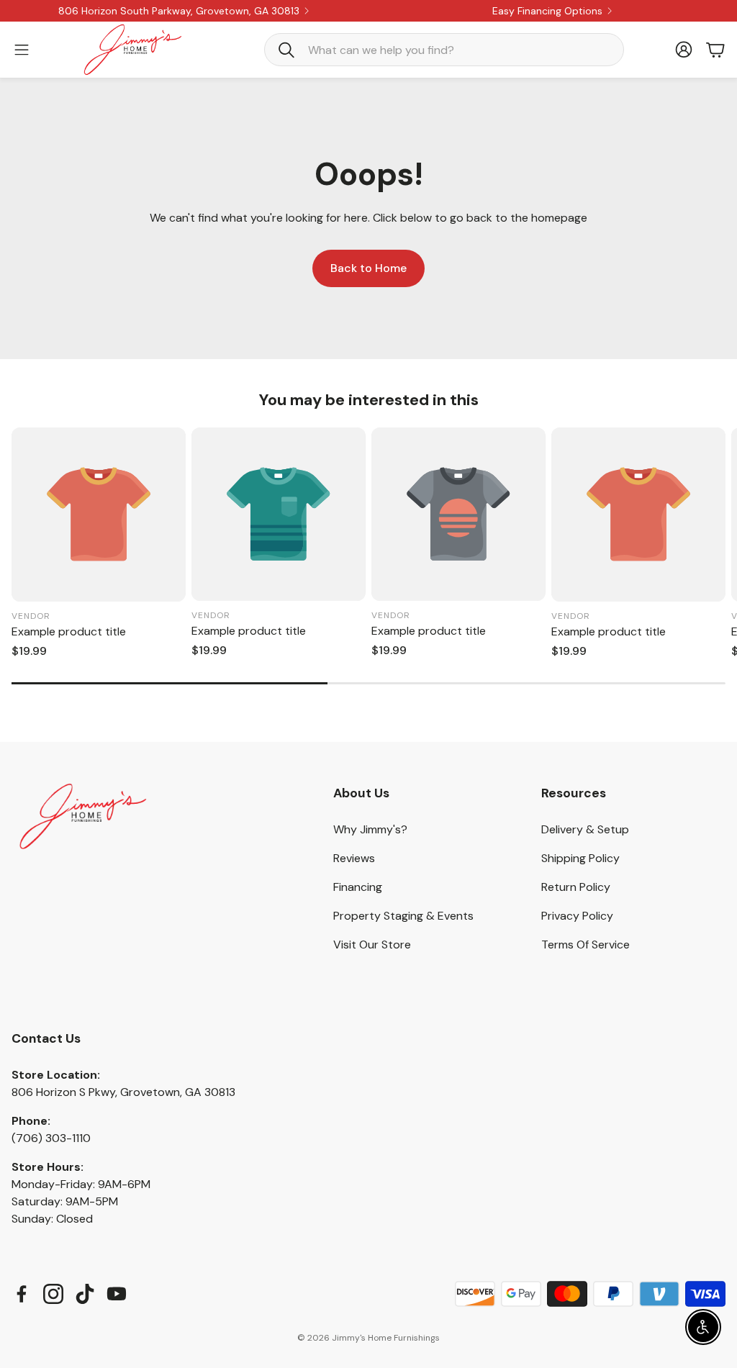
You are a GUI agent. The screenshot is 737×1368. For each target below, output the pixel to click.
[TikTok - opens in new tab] (85, 1294)
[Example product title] (99, 514)
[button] (444, 49)
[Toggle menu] (22, 50)
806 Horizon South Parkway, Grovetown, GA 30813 (178, 11)
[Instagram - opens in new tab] (53, 1294)
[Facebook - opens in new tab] (22, 1294)
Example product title (69, 631)
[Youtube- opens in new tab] (117, 1294)
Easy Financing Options (547, 11)
